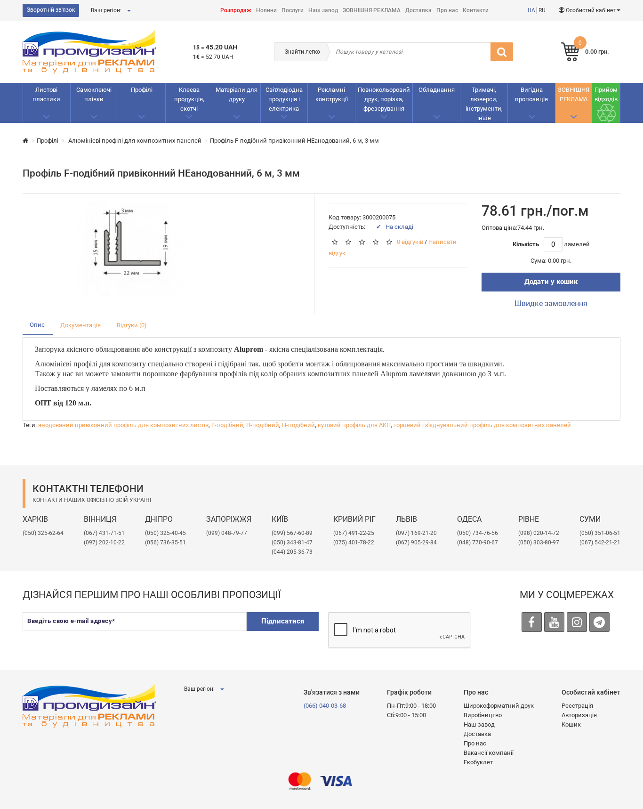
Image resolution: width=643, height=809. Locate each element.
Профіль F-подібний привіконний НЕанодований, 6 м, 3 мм (294, 140)
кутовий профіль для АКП (354, 425)
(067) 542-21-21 (599, 542)
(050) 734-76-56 (477, 533)
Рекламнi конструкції (331, 94)
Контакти (476, 10)
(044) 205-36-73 (292, 552)
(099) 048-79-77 (226, 533)
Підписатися (282, 621)
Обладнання (436, 89)
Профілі (142, 89)
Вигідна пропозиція (531, 94)
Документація (80, 325)
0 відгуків (410, 242)
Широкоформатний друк (499, 705)
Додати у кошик (551, 281)
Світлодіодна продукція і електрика (284, 99)
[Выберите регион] (128, 10)
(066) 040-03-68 (325, 705)
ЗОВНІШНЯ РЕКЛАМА (372, 10)
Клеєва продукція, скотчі (189, 99)
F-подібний (227, 425)
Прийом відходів (606, 94)
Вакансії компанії (489, 752)
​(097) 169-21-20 (416, 533)
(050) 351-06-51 (599, 533)
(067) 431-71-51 (104, 533)
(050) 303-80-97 (538, 542)
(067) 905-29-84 (416, 542)
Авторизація (579, 715)
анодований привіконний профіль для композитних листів (123, 425)
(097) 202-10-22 (104, 542)
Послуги (292, 10)
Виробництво (483, 715)
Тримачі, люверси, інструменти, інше (484, 103)
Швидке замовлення (550, 303)
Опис (37, 324)
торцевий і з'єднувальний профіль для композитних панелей (482, 425)
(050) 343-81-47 (292, 542)
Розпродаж (235, 10)
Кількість (526, 244)
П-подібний (262, 425)
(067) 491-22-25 (353, 533)
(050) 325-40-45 (165, 533)
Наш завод (323, 10)
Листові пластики (46, 94)
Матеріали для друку (236, 94)
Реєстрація (577, 705)
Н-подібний (298, 425)
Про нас (447, 10)
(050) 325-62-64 (43, 533)
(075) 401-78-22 (353, 542)
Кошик (571, 724)
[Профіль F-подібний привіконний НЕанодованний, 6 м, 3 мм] (130, 249)
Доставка (418, 10)
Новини (266, 10)
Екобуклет (478, 762)
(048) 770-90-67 (477, 542)
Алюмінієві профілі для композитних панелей (134, 140)
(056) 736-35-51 (165, 542)
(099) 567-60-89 (292, 533)
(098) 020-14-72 (538, 533)
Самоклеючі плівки (94, 94)
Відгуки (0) (132, 325)
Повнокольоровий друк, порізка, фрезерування (384, 99)
